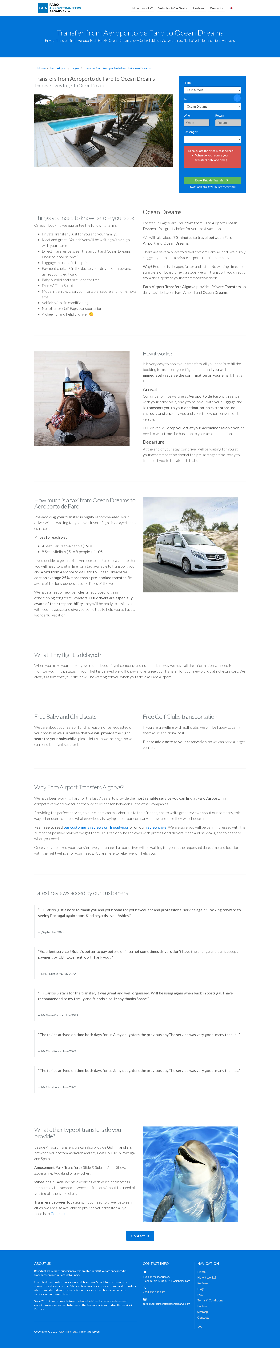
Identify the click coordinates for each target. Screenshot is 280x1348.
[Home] (60, 8)
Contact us (59, 1213)
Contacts (216, 8)
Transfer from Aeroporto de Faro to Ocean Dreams (117, 68)
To (185, 99)
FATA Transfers (67, 1331)
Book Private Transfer (210, 180)
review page (156, 827)
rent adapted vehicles (85, 1301)
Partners (203, 1306)
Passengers (191, 132)
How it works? (142, 8)
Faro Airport (58, 68)
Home (41, 68)
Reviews (198, 8)
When (187, 115)
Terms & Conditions (210, 1300)
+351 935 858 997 (154, 1292)
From (187, 82)
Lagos (75, 68)
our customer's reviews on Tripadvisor (96, 827)
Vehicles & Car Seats (172, 8)
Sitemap (202, 1311)
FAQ (200, 1294)
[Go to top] (200, 1326)
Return (219, 115)
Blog (200, 1289)
